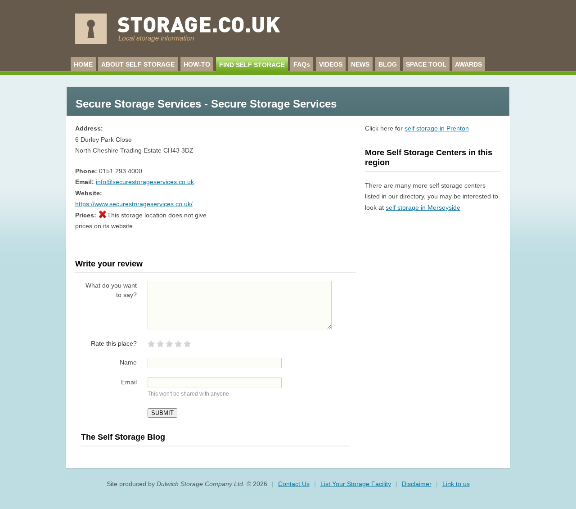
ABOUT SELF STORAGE (138, 64)
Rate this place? (114, 343)
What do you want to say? (111, 290)
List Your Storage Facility (355, 483)
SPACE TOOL (426, 64)
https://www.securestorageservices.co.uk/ (134, 203)
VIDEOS (330, 64)
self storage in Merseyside (423, 207)
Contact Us (294, 483)
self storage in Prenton (437, 128)
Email (129, 382)
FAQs (301, 64)
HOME (83, 64)
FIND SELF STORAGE (252, 64)
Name (128, 362)
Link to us (456, 483)
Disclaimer (417, 483)
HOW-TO (197, 64)
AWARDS (468, 64)
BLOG (387, 64)
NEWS (360, 64)
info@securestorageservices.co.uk (145, 181)
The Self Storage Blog (123, 436)
